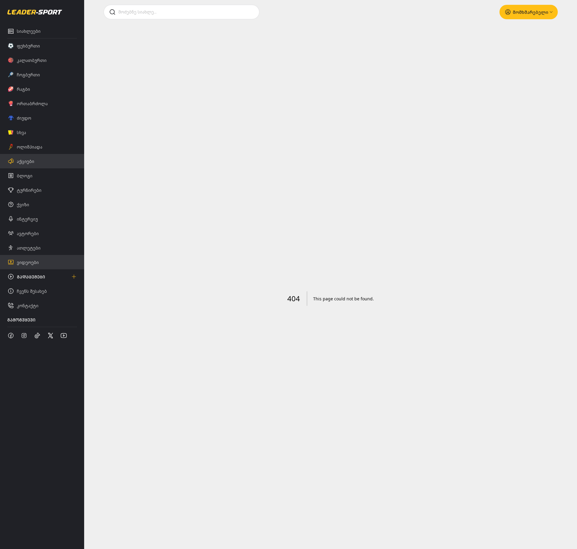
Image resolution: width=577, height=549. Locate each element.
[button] (42, 276)
